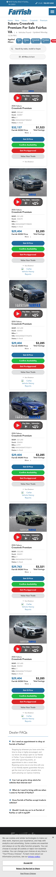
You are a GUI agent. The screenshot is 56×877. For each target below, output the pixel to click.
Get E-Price (28, 139)
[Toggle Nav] (52, 11)
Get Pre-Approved (28, 151)
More (27, 133)
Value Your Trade (28, 156)
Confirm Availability (28, 145)
